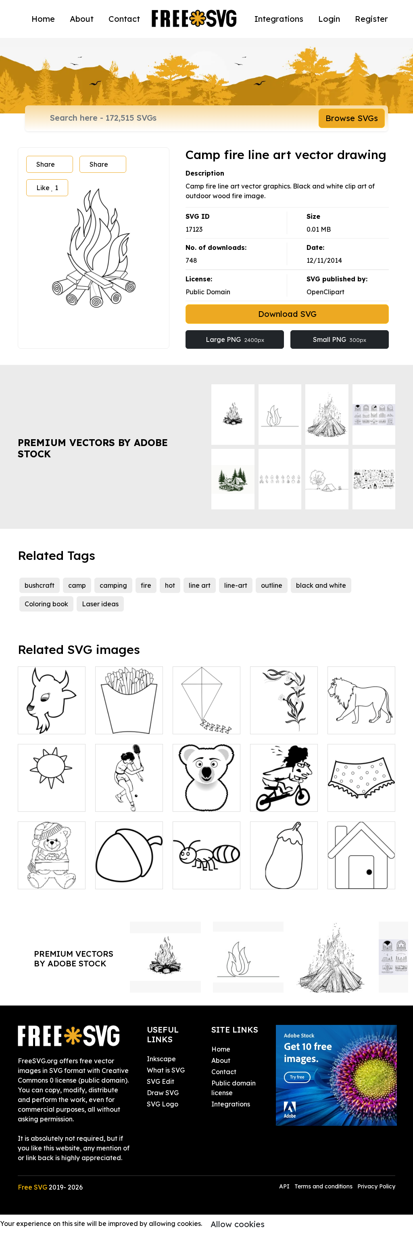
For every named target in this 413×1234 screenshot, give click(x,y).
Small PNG (339, 339)
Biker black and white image (284, 796)
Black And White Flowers (284, 718)
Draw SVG (163, 1093)
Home (43, 19)
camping (113, 585)
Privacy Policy (376, 1186)
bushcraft (39, 585)
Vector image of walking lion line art (361, 713)
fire (146, 585)
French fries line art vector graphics (129, 713)
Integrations (278, 19)
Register (371, 19)
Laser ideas (100, 604)
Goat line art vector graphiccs (51, 713)
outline (271, 585)
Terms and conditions (323, 1186)
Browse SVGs (351, 118)
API (285, 1186)
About (82, 19)
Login (329, 19)
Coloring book (46, 604)
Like (47, 188)
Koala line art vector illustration (207, 791)
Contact (124, 19)
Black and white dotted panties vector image (361, 786)
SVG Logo (162, 1104)
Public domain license (233, 1088)
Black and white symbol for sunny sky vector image (52, 786)
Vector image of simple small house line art (361, 868)
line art (200, 585)
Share (45, 164)
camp (77, 585)
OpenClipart (325, 292)
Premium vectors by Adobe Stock (93, 448)
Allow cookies (238, 1224)
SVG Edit (160, 1081)
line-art (235, 585)
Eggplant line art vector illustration (284, 868)
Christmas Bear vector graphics (51, 873)
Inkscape (161, 1059)
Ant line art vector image (206, 873)
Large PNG (235, 339)
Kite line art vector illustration (206, 713)
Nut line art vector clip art (129, 873)
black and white (321, 585)
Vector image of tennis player (129, 796)
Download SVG (287, 314)
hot (170, 585)
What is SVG (166, 1070)
